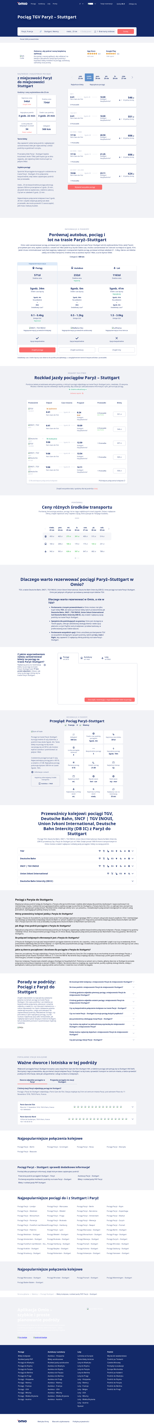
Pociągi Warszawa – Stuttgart (88, 1230)
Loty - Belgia (82, 1389)
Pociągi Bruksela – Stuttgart (58, 1239)
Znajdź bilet (27, 104)
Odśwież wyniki (75, 393)
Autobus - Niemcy (55, 1382)
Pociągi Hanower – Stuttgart (118, 1253)
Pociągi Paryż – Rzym (115, 1206)
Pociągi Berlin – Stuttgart (116, 1230)
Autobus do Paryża (55, 1372)
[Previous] (45, 528)
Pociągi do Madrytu (26, 1362)
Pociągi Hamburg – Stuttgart (58, 1244)
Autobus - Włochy (55, 1393)
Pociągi (33, 4)
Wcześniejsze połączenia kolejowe (43, 480)
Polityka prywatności (81, 1421)
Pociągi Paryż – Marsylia (116, 1147)
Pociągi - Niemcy (25, 1382)
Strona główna (23, 1294)
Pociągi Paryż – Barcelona (87, 1211)
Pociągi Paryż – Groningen (57, 1147)
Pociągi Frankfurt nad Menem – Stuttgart (33, 1244)
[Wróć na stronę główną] (24, 3)
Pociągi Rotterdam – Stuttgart (59, 1253)
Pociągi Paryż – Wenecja (86, 1220)
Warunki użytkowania (60, 1421)
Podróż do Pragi (114, 1389)
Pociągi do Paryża (25, 1369)
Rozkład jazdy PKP (25, 1359)
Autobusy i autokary (56, 1352)
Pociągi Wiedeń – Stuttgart (57, 1234)
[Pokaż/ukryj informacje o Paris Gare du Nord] (132, 1119)
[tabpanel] (97, 684)
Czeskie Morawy (114, 1362)
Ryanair (81, 1406)
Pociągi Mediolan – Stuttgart (28, 1234)
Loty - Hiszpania (84, 1379)
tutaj (96, 489)
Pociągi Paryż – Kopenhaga (117, 1211)
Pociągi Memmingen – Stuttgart (119, 1278)
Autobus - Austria (55, 1399)
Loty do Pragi (83, 1376)
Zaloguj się (133, 4)
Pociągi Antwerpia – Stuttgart (88, 1253)
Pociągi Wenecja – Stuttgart (88, 1239)
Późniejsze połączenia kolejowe (111, 480)
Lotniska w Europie (85, 1356)
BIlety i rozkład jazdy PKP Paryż (90, 1179)
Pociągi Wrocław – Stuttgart (118, 1244)
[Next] (132, 77)
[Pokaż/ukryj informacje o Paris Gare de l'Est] (132, 1107)
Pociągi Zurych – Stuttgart (117, 1239)
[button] (72, 31)
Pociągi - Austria (24, 1399)
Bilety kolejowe (24, 1356)
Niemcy (35, 1294)
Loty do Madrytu (84, 1362)
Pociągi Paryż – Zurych (115, 1220)
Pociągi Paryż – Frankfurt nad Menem (32, 1225)
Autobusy (41, 4)
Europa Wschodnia (115, 1369)
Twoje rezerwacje (106, 4)
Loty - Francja (83, 1386)
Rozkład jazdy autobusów (58, 1362)
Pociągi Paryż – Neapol (86, 1225)
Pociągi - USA (23, 1389)
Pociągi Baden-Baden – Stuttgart (30, 1282)
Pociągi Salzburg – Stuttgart (118, 1248)
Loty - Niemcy (83, 1382)
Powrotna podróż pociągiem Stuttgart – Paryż (36, 1176)
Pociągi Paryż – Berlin (25, 1147)
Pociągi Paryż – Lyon (55, 1230)
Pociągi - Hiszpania (26, 1379)
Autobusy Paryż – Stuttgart (88, 1176)
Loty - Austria (83, 1403)
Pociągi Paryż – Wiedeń (56, 1211)
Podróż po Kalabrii (114, 1372)
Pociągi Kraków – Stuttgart (28, 1248)
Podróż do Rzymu (114, 1379)
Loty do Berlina (84, 1372)
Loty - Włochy (83, 1396)
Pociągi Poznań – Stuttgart (87, 1244)
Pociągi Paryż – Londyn (26, 1206)
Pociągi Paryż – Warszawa (57, 1206)
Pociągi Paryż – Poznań (116, 1225)
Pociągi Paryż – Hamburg (57, 1225)
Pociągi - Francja (24, 1386)
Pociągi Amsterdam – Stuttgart (29, 1239)
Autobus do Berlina (55, 1376)
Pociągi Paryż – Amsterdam (88, 1216)
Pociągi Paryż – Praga (55, 1216)
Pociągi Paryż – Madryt (116, 1216)
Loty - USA (82, 1393)
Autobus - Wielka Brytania (58, 1396)
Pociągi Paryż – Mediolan (27, 1211)
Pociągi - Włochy (24, 1393)
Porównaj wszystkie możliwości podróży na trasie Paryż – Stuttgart (44, 1179)
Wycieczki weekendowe (117, 1356)
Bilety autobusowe (55, 1359)
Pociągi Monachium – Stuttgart (89, 1234)
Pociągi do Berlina (25, 1372)
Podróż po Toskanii (115, 1359)
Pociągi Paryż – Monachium (28, 1216)
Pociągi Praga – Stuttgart (117, 1234)
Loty (48, 4)
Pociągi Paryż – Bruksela (56, 1220)
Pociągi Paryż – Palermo (26, 1230)
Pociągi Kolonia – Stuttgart (87, 1248)
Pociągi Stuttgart (47, 1294)
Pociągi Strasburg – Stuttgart (29, 1253)
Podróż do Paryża (114, 1382)
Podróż (110, 1352)
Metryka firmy (43, 1421)
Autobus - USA (54, 1389)
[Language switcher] (92, 4)
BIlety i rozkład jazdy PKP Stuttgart (32, 1182)
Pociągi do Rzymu (25, 1366)
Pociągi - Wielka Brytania (28, 1396)
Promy (55, 4)
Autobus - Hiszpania (56, 1356)
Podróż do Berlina (114, 1386)
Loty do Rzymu (84, 1366)
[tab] (77, 84)
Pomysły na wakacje (115, 1366)
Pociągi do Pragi (24, 1376)
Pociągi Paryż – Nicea (85, 1147)
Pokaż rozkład (27, 132)
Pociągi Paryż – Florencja (27, 1220)
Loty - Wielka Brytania (86, 1399)
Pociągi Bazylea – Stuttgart (57, 1248)
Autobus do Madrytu (56, 1366)
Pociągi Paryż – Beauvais (27, 1151)
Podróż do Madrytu (115, 1376)
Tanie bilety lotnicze (86, 1359)
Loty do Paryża (84, 1369)
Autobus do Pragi (55, 1379)
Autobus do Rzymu (55, 1369)
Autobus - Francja (55, 1386)
